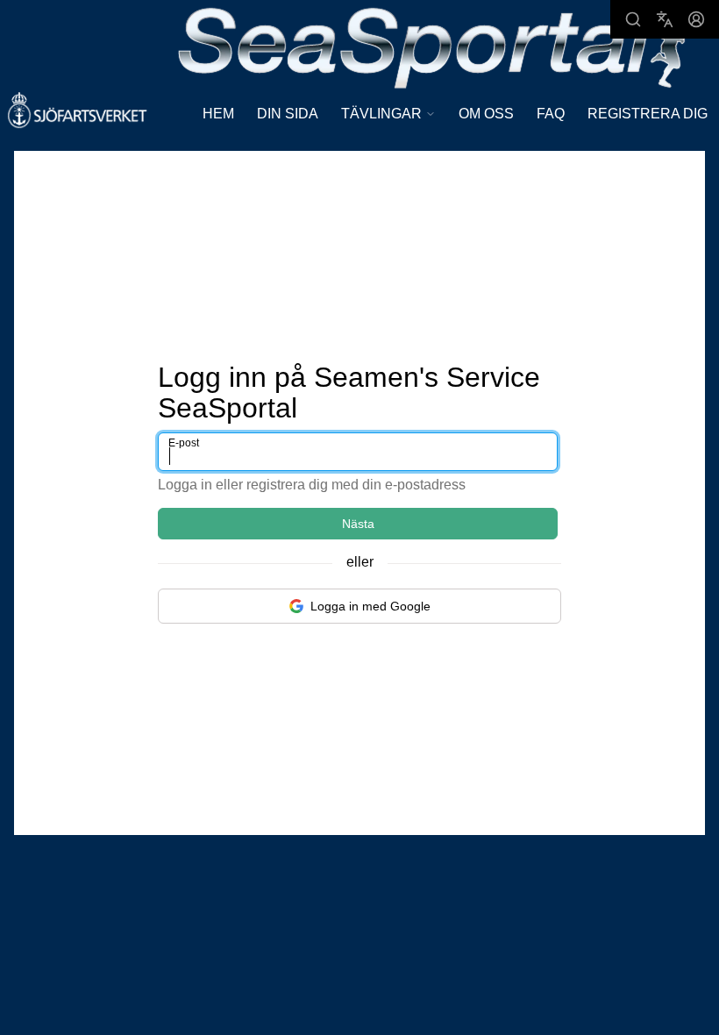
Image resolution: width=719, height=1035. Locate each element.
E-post (183, 443)
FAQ (551, 113)
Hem (218, 113)
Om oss (486, 113)
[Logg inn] (696, 19)
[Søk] (633, 19)
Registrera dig (647, 113)
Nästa (358, 524)
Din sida (287, 113)
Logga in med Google (370, 606)
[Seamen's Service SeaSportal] (431, 46)
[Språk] (664, 19)
